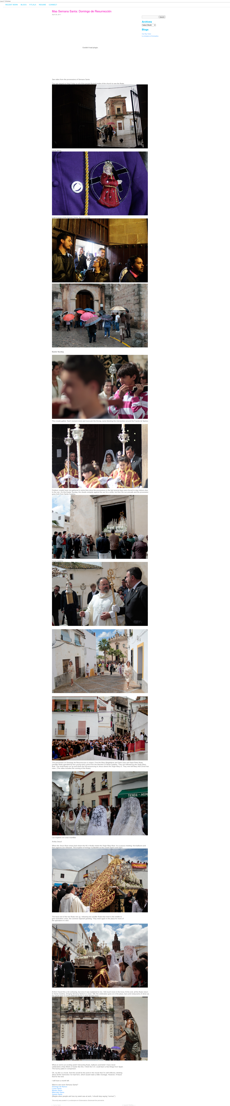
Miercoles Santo (58, 1092)
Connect (53, 5)
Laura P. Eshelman (5, 1)
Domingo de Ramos (59, 1087)
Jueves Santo (57, 1094)
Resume (42, 5)
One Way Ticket (146, 34)
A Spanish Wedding (128, 1105)
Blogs (23, 5)
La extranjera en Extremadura (150, 36)
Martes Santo (57, 1090)
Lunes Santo (57, 1088)
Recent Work (11, 5)
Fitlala (32, 5)
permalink (101, 1100)
